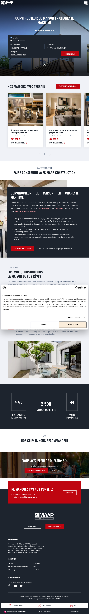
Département (15, 45)
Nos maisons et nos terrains (18, 567)
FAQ (34, 567)
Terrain (15, 38)
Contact (36, 570)
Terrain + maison (18, 41)
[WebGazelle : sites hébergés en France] (56, 599)
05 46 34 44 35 (32, 526)
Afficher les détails (75, 318)
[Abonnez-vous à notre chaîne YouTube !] (15, 586)
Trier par (13, 51)
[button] (49, 154)
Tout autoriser (72, 325)
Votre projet (12, 570)
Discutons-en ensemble (36, 470)
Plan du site (50, 596)
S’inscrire (70, 492)
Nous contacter (54, 526)
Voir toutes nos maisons (68, 86)
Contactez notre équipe (22, 248)
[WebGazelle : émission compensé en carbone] (59, 599)
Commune (50, 45)
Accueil (10, 563)
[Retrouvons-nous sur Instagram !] (21, 586)
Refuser (44, 325)
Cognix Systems (40, 599)
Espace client (46, 611)
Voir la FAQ (56, 470)
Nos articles (74, 611)
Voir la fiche (18, 142)
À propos (36, 563)
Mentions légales (40, 596)
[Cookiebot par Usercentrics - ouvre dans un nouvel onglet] (77, 287)
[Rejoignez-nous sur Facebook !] (9, 586)
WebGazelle (50, 599)
